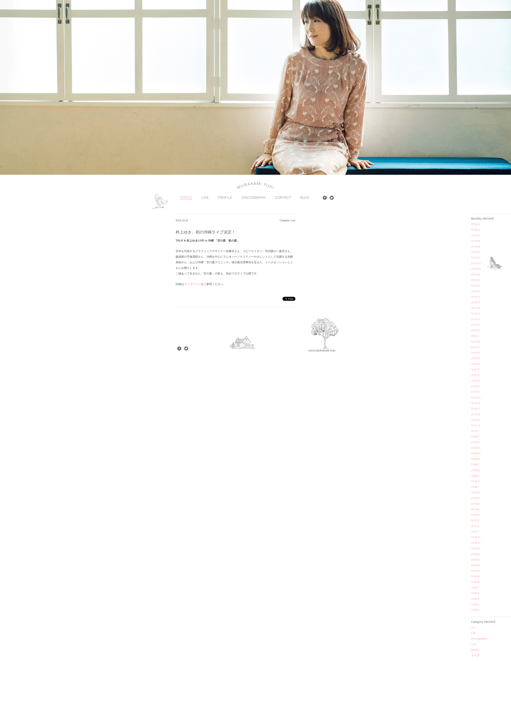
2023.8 (475, 274)
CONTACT (283, 197)
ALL (473, 627)
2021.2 (475, 391)
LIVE (205, 197)
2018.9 (475, 459)
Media (475, 649)
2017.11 (475, 498)
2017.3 (475, 520)
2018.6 (475, 470)
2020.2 (475, 425)
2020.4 (475, 419)
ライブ (475, 655)
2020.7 (475, 408)
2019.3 (475, 442)
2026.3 (475, 229)
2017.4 (475, 514)
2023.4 (475, 291)
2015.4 (475, 604)
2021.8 (475, 363)
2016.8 (475, 554)
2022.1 (475, 336)
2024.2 (475, 257)
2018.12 (475, 447)
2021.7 (475, 369)
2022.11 (475, 302)
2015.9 (475, 576)
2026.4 (475, 224)
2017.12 (475, 492)
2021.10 (475, 352)
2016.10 (475, 542)
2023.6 (475, 280)
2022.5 (475, 313)
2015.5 (475, 598)
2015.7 (475, 587)
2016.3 (475, 559)
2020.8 (475, 403)
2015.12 (475, 565)
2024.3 (475, 252)
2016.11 (475, 537)
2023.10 (476, 268)
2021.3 (475, 386)
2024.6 (475, 246)
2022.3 (475, 324)
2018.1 (475, 487)
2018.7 (475, 464)
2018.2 (475, 481)
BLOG (304, 197)
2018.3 (475, 475)
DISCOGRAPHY (254, 197)
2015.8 (475, 582)
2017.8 (475, 503)
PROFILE (225, 197)
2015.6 (475, 593)
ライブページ (192, 284)
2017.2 (475, 526)
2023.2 (475, 296)
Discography (479, 638)
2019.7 (475, 436)
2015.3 (475, 610)
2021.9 (475, 358)
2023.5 (475, 285)
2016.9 (475, 548)
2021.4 (475, 380)
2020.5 (475, 414)
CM (473, 633)
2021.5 (475, 375)
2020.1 (475, 431)
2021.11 (475, 347)
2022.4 (475, 319)
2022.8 (475, 308)
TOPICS (186, 197)
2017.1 (474, 531)
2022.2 (475, 330)
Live (473, 644)
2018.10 (475, 453)
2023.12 (476, 263)
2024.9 (475, 240)
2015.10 (475, 570)
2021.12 (475, 341)
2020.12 (476, 397)
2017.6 (475, 509)
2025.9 (475, 235)
